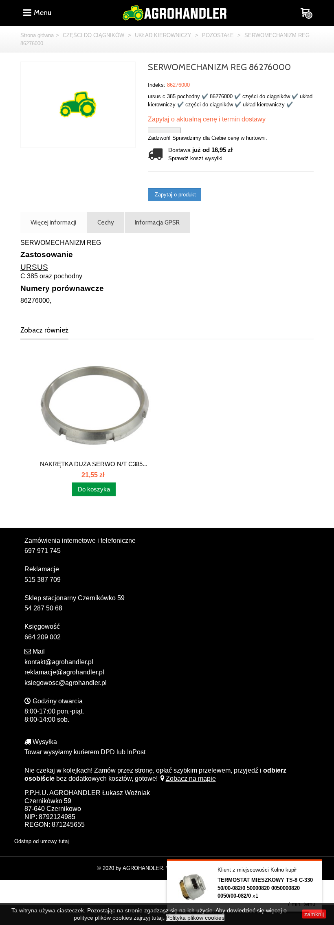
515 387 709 (42, 579)
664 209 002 (42, 637)
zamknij (314, 914)
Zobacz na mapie (191, 778)
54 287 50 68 (43, 608)
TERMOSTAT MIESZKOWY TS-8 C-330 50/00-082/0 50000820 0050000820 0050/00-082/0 (265, 888)
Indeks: (156, 85)
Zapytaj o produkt (174, 195)
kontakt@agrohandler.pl (58, 662)
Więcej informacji (53, 222)
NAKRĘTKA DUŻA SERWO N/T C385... (93, 463)
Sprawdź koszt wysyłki (195, 158)
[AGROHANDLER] (174, 12)
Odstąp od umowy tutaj (41, 841)
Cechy (105, 222)
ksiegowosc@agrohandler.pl (65, 682)
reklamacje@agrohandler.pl (64, 672)
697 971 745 (42, 550)
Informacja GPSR (157, 222)
